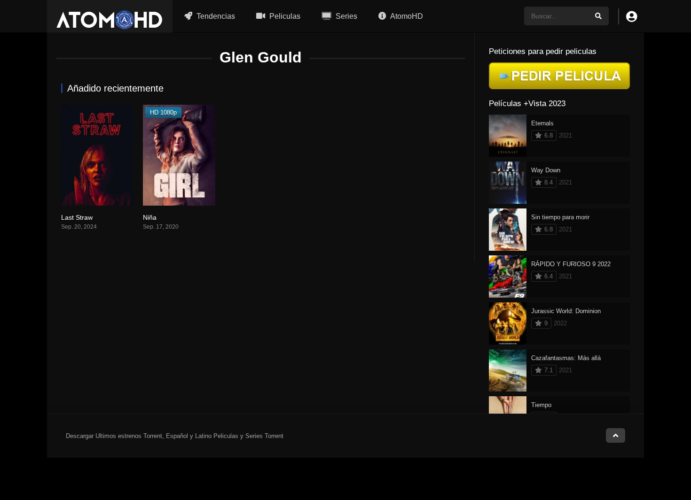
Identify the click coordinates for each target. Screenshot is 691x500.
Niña (150, 217)
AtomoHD (406, 16)
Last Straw (77, 217)
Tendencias (215, 16)
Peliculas (283, 16)
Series (345, 16)
